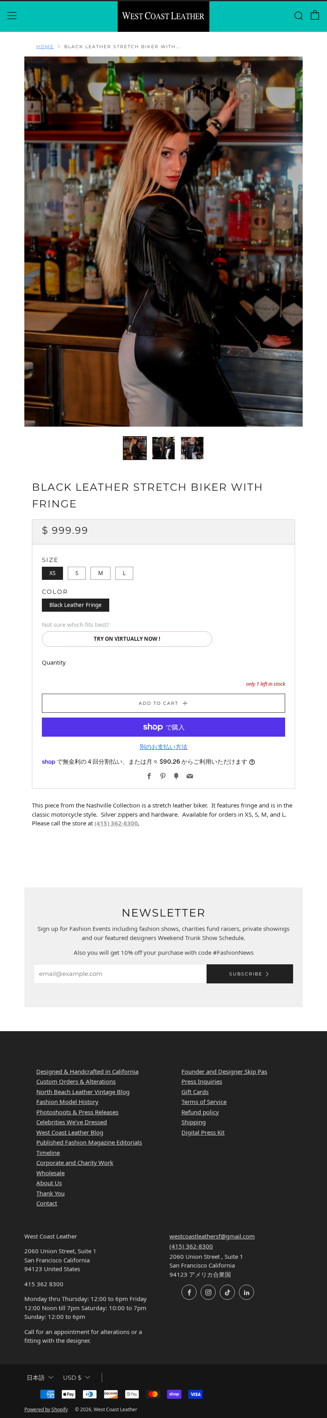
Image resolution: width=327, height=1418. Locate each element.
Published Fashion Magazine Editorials (89, 1142)
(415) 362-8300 (116, 823)
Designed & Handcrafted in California (87, 1071)
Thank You (50, 1193)
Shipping (193, 1122)
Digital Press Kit (203, 1132)
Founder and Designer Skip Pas (224, 1071)
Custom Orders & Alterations (76, 1081)
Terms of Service (204, 1102)
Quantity (54, 662)
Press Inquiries (201, 1081)
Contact (46, 1203)
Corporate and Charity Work (74, 1162)
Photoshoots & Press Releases (77, 1112)
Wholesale (50, 1173)
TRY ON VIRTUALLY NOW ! (127, 638)
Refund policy (200, 1112)
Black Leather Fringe (75, 605)
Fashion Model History (67, 1102)
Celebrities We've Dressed (71, 1122)
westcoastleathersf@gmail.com (212, 1236)
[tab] (135, 448)
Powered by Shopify (46, 1409)
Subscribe (245, 974)
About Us (49, 1183)
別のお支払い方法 (163, 747)
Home (45, 46)
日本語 (36, 1377)
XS (52, 573)
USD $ (72, 1377)
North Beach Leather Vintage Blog (83, 1092)
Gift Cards (195, 1092)
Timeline (48, 1153)
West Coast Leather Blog (69, 1132)
